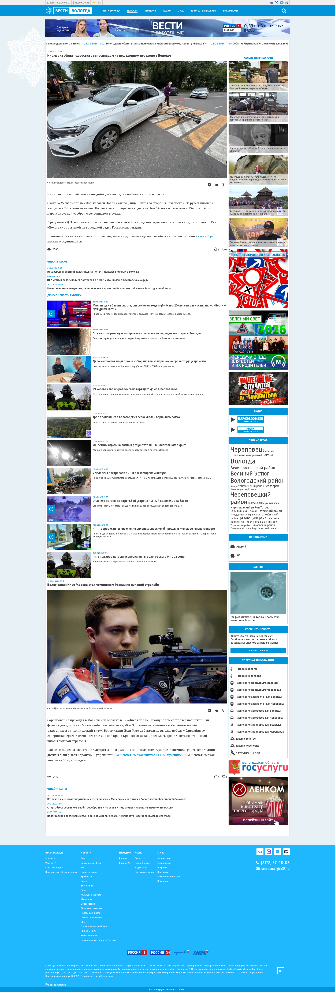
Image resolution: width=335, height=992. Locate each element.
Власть (84, 881)
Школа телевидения (203, 10)
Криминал (86, 876)
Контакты (162, 872)
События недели (54, 867)
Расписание (163, 858)
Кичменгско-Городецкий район (248, 521)
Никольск (254, 503)
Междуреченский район (243, 514)
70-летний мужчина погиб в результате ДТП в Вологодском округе (139, 445)
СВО (83, 921)
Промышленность (90, 912)
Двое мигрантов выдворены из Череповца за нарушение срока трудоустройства (150, 361)
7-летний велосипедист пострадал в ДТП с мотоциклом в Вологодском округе (99, 280)
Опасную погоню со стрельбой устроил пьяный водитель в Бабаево (140, 501)
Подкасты (140, 858)
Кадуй (233, 486)
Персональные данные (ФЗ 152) (62, 976)
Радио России (142, 863)
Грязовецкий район (253, 518)
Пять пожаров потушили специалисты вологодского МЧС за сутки (139, 556)
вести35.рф (206, 236)
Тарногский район (240, 525)
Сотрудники (164, 863)
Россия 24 (50, 863)
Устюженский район (251, 486)
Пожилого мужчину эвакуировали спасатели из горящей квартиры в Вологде (147, 333)
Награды (162, 867)
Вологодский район (257, 480)
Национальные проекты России (98, 940)
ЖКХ (83, 867)
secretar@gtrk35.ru (275, 869)
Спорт (84, 890)
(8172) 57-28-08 (275, 862)
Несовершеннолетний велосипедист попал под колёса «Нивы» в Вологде (93, 271)
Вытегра (268, 450)
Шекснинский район (245, 455)
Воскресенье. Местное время (61, 872)
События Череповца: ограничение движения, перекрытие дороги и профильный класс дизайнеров (198, 43)
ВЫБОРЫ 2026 (230, 10)
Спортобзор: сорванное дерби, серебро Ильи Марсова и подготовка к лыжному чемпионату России (110, 807)
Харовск (274, 518)
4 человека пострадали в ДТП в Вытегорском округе (129, 473)
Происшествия (89, 872)
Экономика (87, 885)
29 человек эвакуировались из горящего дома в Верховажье (135, 389)
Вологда (242, 461)
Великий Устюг (249, 473)
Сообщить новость (258, 650)
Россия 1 (50, 858)
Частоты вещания (144, 872)
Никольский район (263, 525)
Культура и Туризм (91, 894)
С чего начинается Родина (95, 926)
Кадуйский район (270, 503)
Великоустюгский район (252, 467)
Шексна (267, 455)
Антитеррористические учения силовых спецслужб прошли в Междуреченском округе (154, 528)
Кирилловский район (245, 507)
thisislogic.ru (106, 976)
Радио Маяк (141, 867)
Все (83, 858)
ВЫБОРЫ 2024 (88, 931)
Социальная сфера (91, 863)
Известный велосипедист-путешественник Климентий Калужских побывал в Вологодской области (109, 288)
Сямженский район (241, 528)
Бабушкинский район (244, 511)
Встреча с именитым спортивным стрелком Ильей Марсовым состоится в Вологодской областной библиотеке (116, 799)
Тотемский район (270, 511)
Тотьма (264, 507)
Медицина (86, 899)
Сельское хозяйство (92, 908)
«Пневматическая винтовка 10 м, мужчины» (150, 755)
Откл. (182, 989)
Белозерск (272, 486)
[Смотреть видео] (69, 314)
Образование (88, 903)
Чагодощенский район (243, 489)
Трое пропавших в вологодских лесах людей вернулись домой (137, 417)
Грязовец (272, 521)
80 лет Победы (89, 935)
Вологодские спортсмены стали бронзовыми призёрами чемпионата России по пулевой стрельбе (109, 816)
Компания (162, 881)
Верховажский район (264, 528)
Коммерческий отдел (168, 876)
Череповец (246, 449)
